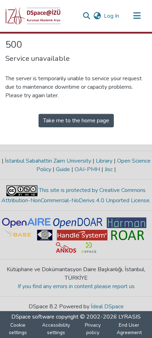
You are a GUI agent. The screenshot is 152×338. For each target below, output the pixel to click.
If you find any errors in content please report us (76, 286)
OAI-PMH (87, 169)
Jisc (108, 169)
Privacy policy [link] (93, 329)
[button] (33, 16)
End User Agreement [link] (129, 329)
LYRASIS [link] (129, 317)
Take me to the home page (76, 120)
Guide (62, 169)
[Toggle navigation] (137, 16)
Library (104, 161)
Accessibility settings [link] (56, 329)
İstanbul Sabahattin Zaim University (48, 161)
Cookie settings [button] (18, 329)
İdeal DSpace (107, 306)
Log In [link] (112, 16)
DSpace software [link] (32, 317)
